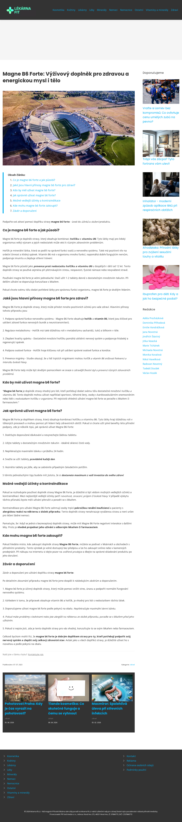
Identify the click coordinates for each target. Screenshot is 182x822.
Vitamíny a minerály (157, 9)
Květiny (71, 9)
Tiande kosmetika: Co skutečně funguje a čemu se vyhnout (66, 708)
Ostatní (139, 9)
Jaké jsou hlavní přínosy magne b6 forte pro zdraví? (44, 185)
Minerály (102, 9)
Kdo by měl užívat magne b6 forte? (34, 190)
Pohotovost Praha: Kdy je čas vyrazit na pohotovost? (24, 708)
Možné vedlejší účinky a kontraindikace (36, 200)
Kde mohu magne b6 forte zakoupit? (35, 205)
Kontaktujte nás (35, 654)
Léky (91, 9)
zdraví (132, 664)
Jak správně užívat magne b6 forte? (34, 195)
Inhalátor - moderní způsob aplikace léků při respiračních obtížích (160, 205)
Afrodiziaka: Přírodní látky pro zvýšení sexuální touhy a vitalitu (161, 252)
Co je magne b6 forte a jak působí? (34, 180)
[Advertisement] (91, 40)
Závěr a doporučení (25, 211)
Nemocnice (126, 9)
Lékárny (82, 9)
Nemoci (113, 9)
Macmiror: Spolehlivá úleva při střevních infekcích (109, 708)
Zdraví (174, 9)
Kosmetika (58, 9)
